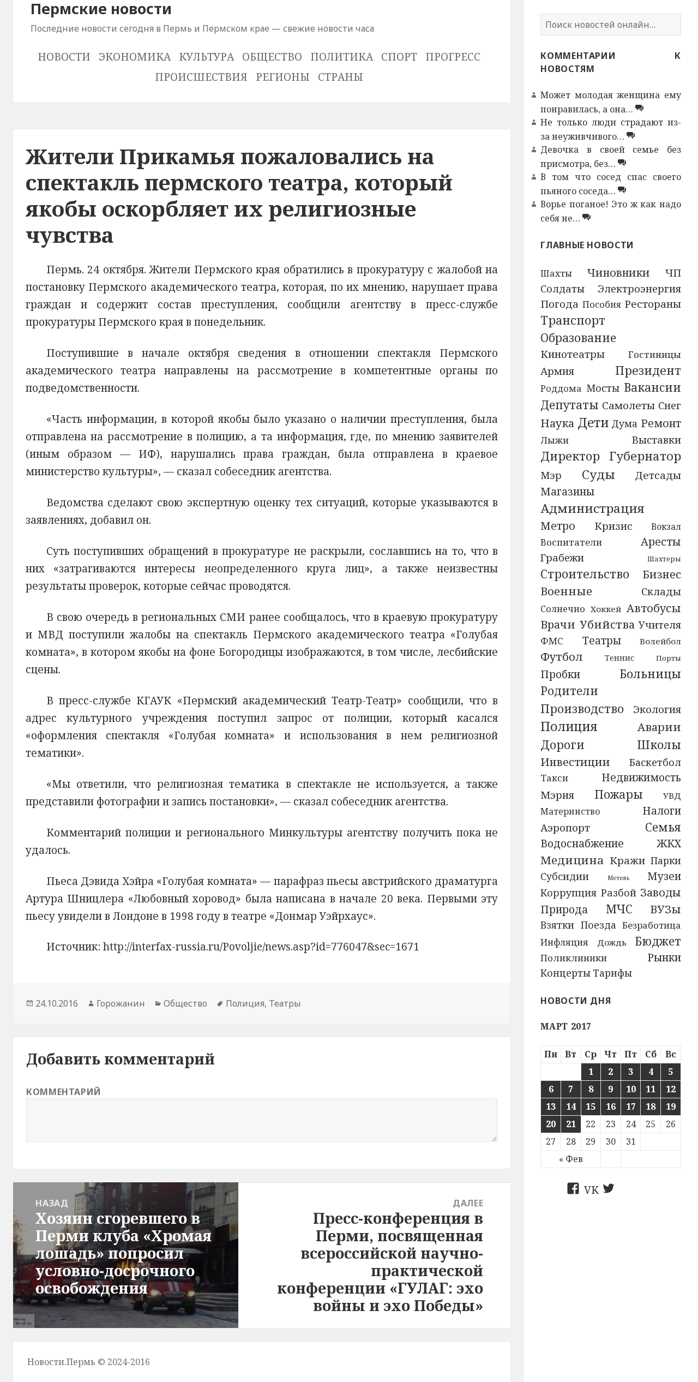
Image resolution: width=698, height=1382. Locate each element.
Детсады (658, 475)
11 (650, 1089)
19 (671, 1106)
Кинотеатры (572, 354)
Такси (554, 777)
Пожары (618, 794)
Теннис (619, 658)
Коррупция (568, 892)
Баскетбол (655, 762)
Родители (569, 690)
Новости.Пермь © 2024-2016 (88, 1362)
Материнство (570, 811)
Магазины (567, 491)
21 (571, 1124)
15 (590, 1106)
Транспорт (572, 320)
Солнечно (562, 609)
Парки (666, 860)
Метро (557, 525)
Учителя (660, 624)
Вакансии (652, 387)
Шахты (556, 273)
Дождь (612, 942)
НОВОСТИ (64, 57)
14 (571, 1106)
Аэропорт (565, 828)
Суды (598, 474)
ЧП (673, 272)
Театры (601, 640)
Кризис (613, 526)
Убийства (607, 624)
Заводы (660, 892)
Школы (659, 744)
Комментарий (63, 1092)
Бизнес (661, 574)
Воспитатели (571, 542)
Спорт (399, 57)
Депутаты (569, 404)
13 (551, 1106)
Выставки (656, 439)
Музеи (664, 876)
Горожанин (121, 1003)
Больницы (650, 673)
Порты (668, 658)
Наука (557, 422)
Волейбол (660, 641)
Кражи (627, 860)
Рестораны (652, 304)
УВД (672, 795)
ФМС (551, 641)
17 (631, 1106)
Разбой (618, 892)
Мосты (602, 387)
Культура (206, 57)
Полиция (568, 726)
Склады (661, 591)
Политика (341, 57)
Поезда (598, 924)
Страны (340, 77)
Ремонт (661, 423)
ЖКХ (669, 843)
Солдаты (562, 288)
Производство (582, 708)
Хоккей (606, 608)
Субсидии (564, 876)
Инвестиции (575, 762)
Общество (272, 57)
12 (671, 1089)
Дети (593, 422)
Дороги (562, 744)
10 (631, 1089)
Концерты (565, 972)
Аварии (659, 726)
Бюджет (658, 941)
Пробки (560, 674)
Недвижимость (641, 777)
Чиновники (618, 272)
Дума (624, 423)
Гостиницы (654, 354)
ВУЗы (665, 909)
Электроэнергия (639, 288)
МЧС (619, 909)
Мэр (551, 475)
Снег (669, 405)
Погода (559, 303)
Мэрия (557, 794)
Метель (618, 878)
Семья (663, 827)
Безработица (651, 925)
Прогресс (452, 57)
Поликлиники (573, 958)
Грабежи (562, 557)
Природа (564, 909)
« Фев (571, 1159)
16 (611, 1106)
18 (650, 1106)
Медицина (572, 860)
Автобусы (654, 607)
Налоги (661, 811)
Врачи (557, 624)
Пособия (601, 304)
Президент (648, 370)
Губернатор (645, 456)
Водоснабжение (582, 843)
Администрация (592, 508)
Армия (557, 371)
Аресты (661, 541)
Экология (657, 709)
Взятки (557, 924)
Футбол (561, 656)
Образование (578, 337)
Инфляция (564, 942)
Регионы (283, 77)
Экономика (135, 57)
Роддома (560, 388)
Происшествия (201, 77)
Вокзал (666, 527)
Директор (570, 456)
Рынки (664, 957)
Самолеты (628, 405)
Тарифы (612, 972)
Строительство (584, 574)
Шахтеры (664, 559)
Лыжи (554, 440)
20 (551, 1124)
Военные (566, 591)
